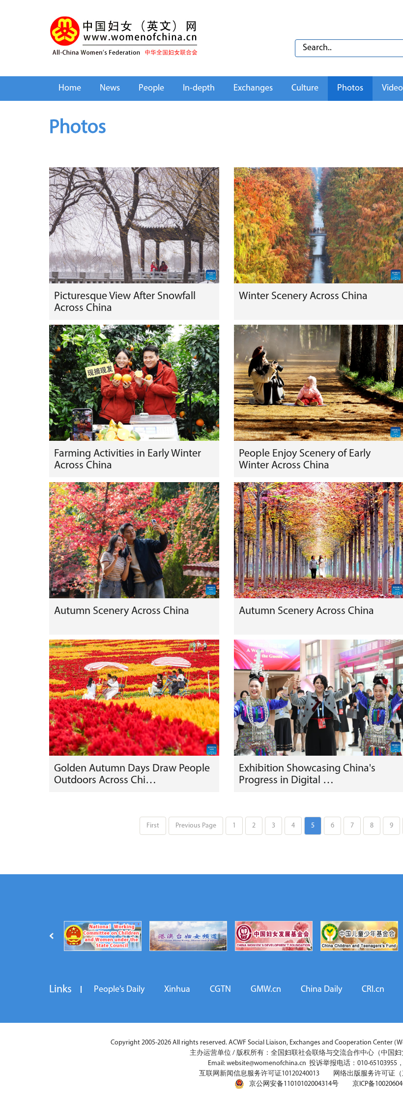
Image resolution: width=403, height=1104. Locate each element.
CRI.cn (373, 989)
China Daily (321, 989)
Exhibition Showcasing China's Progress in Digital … (307, 774)
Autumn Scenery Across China (121, 611)
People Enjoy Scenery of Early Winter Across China (305, 459)
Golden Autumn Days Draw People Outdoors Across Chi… (132, 774)
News (110, 88)
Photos (350, 88)
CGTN (220, 989)
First (152, 825)
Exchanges (253, 88)
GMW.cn (266, 989)
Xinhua (177, 989)
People (151, 88)
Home (69, 88)
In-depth (199, 88)
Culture (304, 88)
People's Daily (119, 989)
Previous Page (195, 825)
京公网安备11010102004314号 (294, 1084)
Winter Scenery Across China (303, 296)
